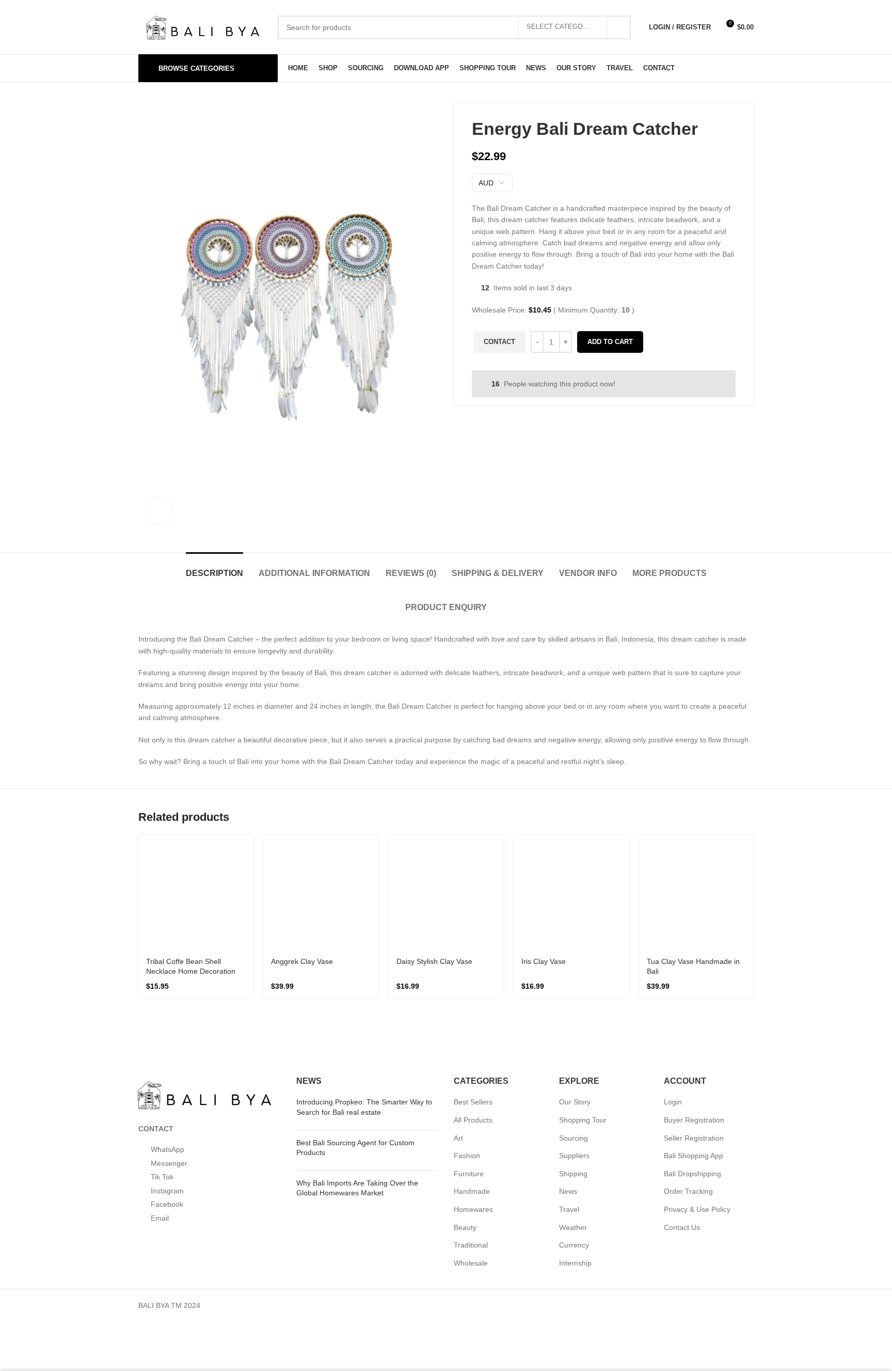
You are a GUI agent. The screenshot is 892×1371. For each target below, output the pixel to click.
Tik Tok (163, 1048)
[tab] (176, 568)
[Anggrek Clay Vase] (320, 806)
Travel (569, 1081)
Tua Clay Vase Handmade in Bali (696, 838)
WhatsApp (168, 1021)
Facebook (166, 1075)
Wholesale (471, 1134)
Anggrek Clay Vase (307, 823)
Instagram (167, 1061)
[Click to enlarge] (159, 511)
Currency (574, 1116)
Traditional (471, 1116)
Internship (576, 1134)
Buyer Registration (694, 991)
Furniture (469, 1044)
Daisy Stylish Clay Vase (439, 833)
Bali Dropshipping (692, 1044)
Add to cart (613, 341)
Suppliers (574, 1027)
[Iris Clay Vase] (571, 806)
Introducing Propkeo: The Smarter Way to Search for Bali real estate (360, 978)
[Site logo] (202, 26)
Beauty (465, 1098)
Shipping (573, 1044)
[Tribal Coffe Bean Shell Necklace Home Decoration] (195, 811)
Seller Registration (694, 1009)
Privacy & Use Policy (696, 1081)
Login (672, 973)
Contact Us (682, 1098)
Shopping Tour (583, 991)
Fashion (466, 1027)
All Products (473, 991)
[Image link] (204, 964)
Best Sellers (473, 973)
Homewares (473, 1081)
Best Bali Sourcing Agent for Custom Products (365, 1018)
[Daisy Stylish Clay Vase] (446, 811)
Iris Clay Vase (546, 823)
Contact (500, 341)
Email (159, 1089)
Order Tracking (688, 1062)
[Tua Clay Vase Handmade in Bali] (696, 811)
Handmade (471, 1062)
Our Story (575, 973)
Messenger (169, 1034)
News (568, 1062)
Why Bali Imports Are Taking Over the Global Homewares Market (366, 1059)
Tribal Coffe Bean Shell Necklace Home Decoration (189, 843)
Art (459, 1009)
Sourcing (573, 1009)
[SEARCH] (618, 27)
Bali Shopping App (693, 1027)
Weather (573, 1098)
